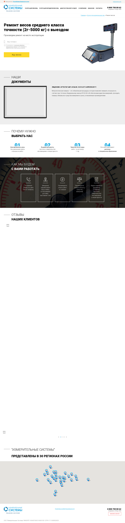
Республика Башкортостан (21, 1)
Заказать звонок (115, 513)
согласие (22, 46)
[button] (46, 471)
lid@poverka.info (117, 1)
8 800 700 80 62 (114, 8)
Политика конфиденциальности (64, 509)
